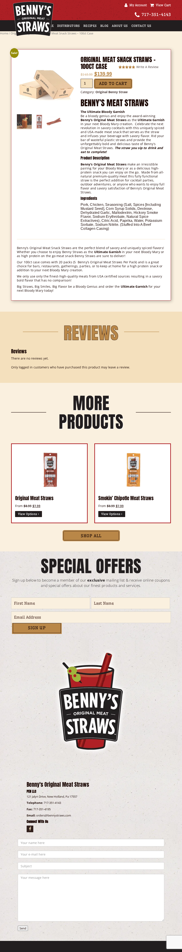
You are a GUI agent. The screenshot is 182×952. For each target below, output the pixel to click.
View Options (28, 514)
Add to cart (113, 83)
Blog (104, 26)
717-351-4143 (156, 14)
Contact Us (141, 26)
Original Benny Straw (111, 92)
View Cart (162, 5)
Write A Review (147, 67)
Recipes (90, 26)
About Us (120, 26)
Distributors (68, 26)
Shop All (91, 535)
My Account (137, 5)
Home (4, 33)
